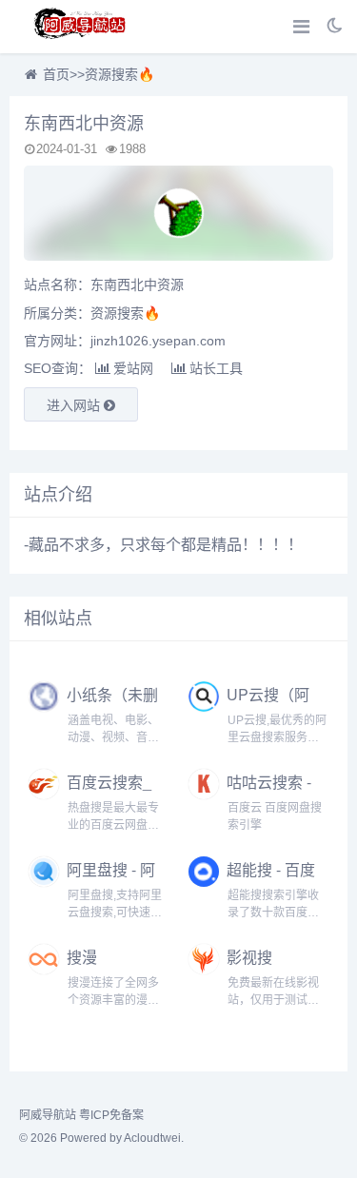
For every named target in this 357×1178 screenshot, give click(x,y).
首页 (56, 74)
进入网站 (75, 405)
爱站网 (133, 368)
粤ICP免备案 (111, 1115)
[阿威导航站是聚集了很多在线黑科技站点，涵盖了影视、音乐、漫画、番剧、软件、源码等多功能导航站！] (81, 26)
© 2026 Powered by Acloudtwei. (101, 1138)
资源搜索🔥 (119, 74)
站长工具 (216, 368)
